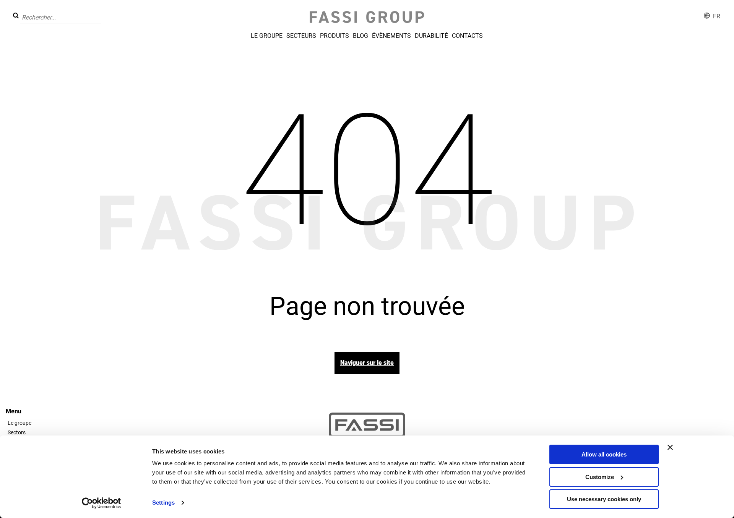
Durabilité (431, 35)
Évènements (391, 35)
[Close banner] (670, 447)
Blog (360, 35)
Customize (599, 477)
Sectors (17, 432)
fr (716, 16)
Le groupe (267, 35)
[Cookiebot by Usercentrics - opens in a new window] (101, 503)
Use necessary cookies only (604, 499)
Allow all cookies (604, 454)
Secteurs (301, 35)
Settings (163, 502)
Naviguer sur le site (367, 362)
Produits (334, 35)
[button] (103, 11)
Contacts (467, 35)
